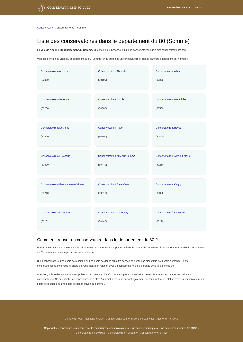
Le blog (199, 7)
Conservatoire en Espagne (123, 332)
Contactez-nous (73, 318)
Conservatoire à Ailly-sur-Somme (116, 156)
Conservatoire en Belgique (90, 332)
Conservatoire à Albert (168, 71)
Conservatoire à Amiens (54, 71)
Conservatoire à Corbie (111, 99)
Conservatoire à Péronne (55, 99)
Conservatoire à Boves (168, 127)
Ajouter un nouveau (167, 318)
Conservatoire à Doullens (55, 127)
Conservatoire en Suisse (153, 332)
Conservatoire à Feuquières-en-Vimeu (62, 184)
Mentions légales (94, 318)
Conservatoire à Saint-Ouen (114, 184)
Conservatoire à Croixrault (170, 212)
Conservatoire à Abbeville (112, 71)
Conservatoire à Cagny (169, 184)
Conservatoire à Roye (110, 127)
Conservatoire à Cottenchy (113, 212)
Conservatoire (45, 27)
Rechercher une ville (178, 7)
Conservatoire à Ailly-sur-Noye (173, 156)
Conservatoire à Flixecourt (55, 156)
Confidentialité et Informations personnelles (130, 318)
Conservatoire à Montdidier (171, 99)
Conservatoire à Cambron (55, 212)
